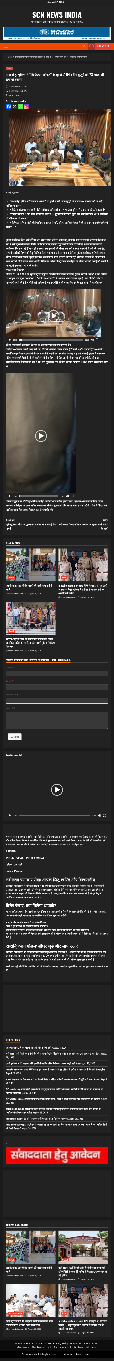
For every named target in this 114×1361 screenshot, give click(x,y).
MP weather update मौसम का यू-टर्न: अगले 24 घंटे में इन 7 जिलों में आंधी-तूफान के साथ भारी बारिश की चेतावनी (53, 1099)
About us (28, 1343)
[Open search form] (84, 46)
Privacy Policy (60, 1343)
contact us (41, 1343)
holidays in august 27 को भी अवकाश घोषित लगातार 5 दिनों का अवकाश (37, 1118)
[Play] (9, 339)
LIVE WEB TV (103, 46)
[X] (14, 106)
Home (18, 1343)
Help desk (90, 1347)
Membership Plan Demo (30, 1347)
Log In (48, 1347)
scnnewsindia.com (18, 86)
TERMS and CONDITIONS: (84, 1343)
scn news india (57, 14)
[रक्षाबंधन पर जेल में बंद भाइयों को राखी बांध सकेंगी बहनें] (31, 565)
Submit (15, 736)
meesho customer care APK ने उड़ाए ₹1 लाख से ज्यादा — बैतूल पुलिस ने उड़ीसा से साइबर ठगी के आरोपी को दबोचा (82, 589)
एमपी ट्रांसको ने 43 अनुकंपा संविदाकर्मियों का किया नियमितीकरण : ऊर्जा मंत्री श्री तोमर (43, 1063)
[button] (6, 46)
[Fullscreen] (97, 339)
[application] (53, 316)
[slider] (51, 340)
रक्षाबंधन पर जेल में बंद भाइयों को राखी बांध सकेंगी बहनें (29, 587)
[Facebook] (8, 106)
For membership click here (68, 1347)
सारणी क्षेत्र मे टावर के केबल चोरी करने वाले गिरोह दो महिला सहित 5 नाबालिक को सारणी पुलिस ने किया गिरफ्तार (30, 642)
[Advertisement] (57, 1008)
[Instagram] (26, 106)
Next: (83, 524)
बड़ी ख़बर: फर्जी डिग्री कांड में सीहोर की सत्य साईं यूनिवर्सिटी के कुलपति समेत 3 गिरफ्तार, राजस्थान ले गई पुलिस (53, 1053)
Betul (9, 68)
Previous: (31, 524)
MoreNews (70, 1354)
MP (50, 1343)
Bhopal (65, 1260)
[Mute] (92, 339)
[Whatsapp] (20, 106)
